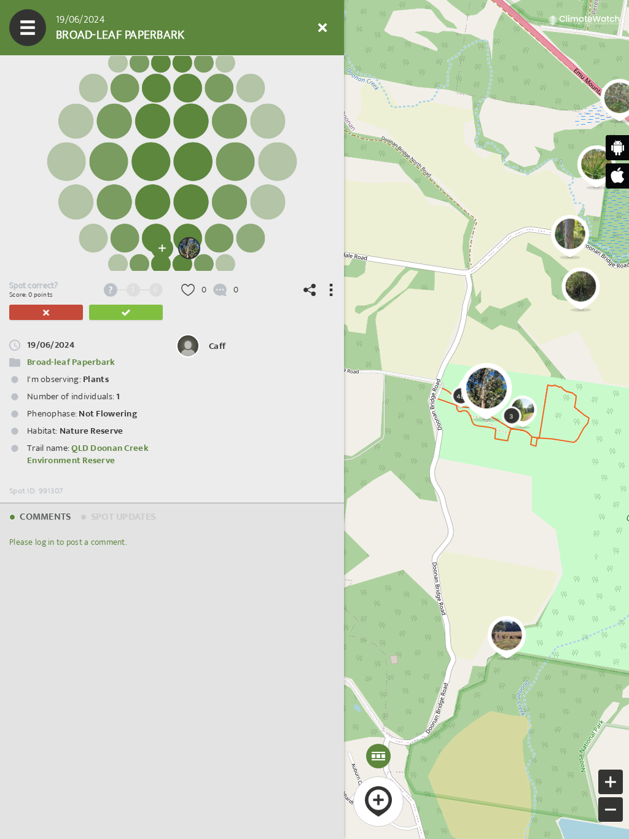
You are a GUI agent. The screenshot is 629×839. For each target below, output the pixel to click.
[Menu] (27, 27)
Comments (44, 517)
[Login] (285, 27)
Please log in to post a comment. (68, 542)
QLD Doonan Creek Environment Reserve (88, 454)
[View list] (101, 27)
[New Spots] (64, 27)
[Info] (248, 27)
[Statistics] (138, 27)
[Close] (322, 27)
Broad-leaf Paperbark (71, 362)
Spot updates (122, 517)
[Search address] (212, 27)
